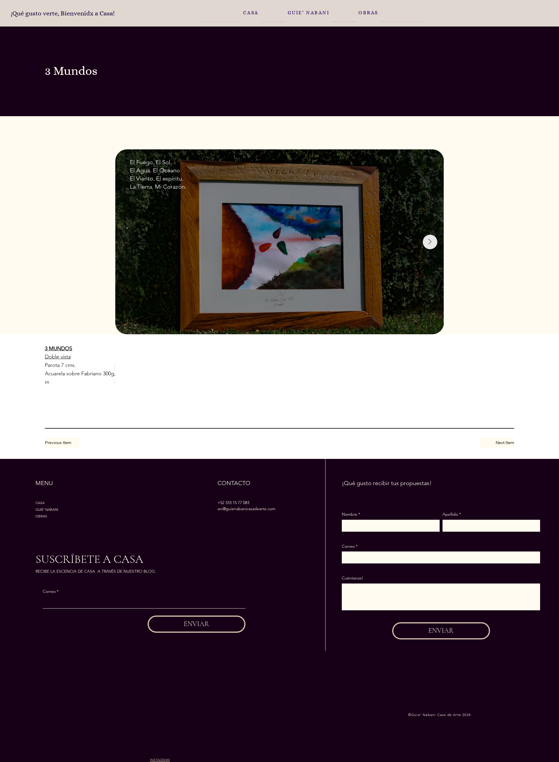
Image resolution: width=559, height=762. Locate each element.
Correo (51, 591)
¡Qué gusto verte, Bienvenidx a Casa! (63, 13)
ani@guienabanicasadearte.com (246, 508)
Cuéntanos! (352, 578)
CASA (40, 503)
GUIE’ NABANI (47, 509)
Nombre (351, 514)
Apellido (452, 514)
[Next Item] (430, 242)
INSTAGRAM (160, 760)
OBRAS (41, 516)
